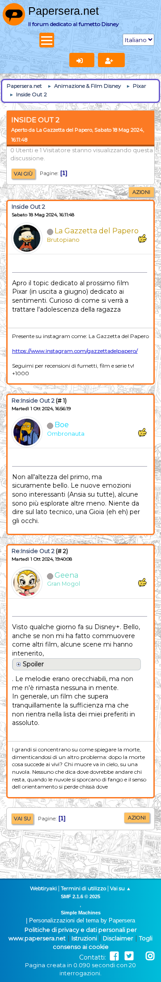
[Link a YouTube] (139, 956)
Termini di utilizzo (83, 888)
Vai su (22, 818)
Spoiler (33, 664)
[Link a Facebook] (114, 956)
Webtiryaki (43, 888)
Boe (62, 424)
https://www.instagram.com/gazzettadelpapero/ (75, 350)
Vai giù (23, 174)
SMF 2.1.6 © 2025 (80, 896)
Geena (66, 575)
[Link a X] (129, 956)
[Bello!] (142, 238)
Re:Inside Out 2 (33, 400)
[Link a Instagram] (150, 956)
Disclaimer (118, 938)
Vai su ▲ (120, 888)
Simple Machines (81, 912)
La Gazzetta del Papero (97, 231)
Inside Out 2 (28, 206)
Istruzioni (84, 938)
